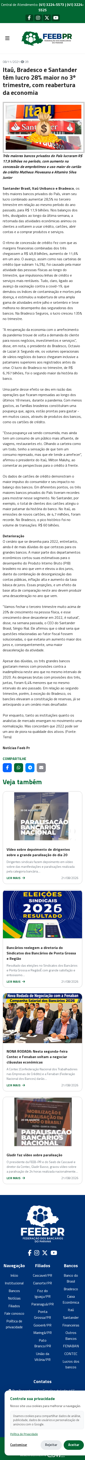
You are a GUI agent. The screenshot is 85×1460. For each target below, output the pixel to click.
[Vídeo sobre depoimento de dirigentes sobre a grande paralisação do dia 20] (42, 816)
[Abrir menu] (7, 38)
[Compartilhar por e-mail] (41, 767)
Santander (71, 1317)
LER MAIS (14, 877)
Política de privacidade (14, 1324)
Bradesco (71, 1289)
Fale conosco (14, 1313)
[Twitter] (47, 17)
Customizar (18, 1445)
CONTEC (70, 1353)
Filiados (14, 1306)
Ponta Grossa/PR (42, 1314)
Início (14, 1275)
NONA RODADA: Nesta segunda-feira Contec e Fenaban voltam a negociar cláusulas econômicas (37, 1057)
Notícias (14, 1298)
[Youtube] (56, 17)
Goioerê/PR (42, 1325)
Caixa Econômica (71, 1299)
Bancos (14, 1290)
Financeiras (70, 1325)
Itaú (71, 1309)
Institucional (14, 1283)
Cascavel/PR (42, 1275)
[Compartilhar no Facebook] (7, 767)
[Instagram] (38, 17)
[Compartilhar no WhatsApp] (18, 767)
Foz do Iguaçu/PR (42, 1293)
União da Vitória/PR (42, 1356)
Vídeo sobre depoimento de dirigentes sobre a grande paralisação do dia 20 (38, 852)
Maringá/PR (42, 1332)
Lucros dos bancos (71, 1364)
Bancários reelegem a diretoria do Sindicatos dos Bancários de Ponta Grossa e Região (41, 953)
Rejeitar (51, 1444)
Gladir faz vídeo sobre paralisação (34, 1155)
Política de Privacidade (24, 1434)
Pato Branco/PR (42, 1343)
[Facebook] (29, 17)
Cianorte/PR (42, 1283)
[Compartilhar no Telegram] (29, 767)
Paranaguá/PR (42, 1304)
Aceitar (73, 1444)
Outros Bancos (71, 1335)
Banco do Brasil (71, 1278)
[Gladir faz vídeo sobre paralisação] (42, 1122)
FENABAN (71, 1346)
